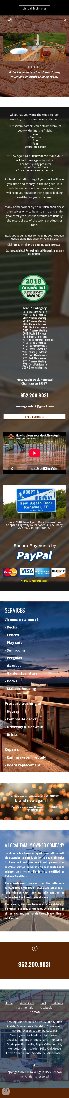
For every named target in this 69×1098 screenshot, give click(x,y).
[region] (34, 7)
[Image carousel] (34, 50)
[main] (34, 76)
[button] (4, 19)
